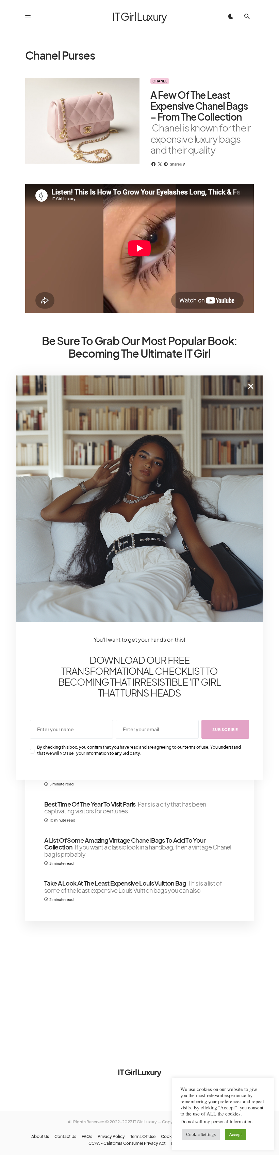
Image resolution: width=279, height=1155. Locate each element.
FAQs (87, 1137)
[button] (28, 16)
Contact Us (65, 1137)
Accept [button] (235, 1134)
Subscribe (225, 729)
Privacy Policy (111, 1137)
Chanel (159, 81)
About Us (40, 1137)
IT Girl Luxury (139, 16)
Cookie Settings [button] (201, 1134)
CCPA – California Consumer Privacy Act (127, 1143)
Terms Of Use (142, 1137)
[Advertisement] (139, 985)
